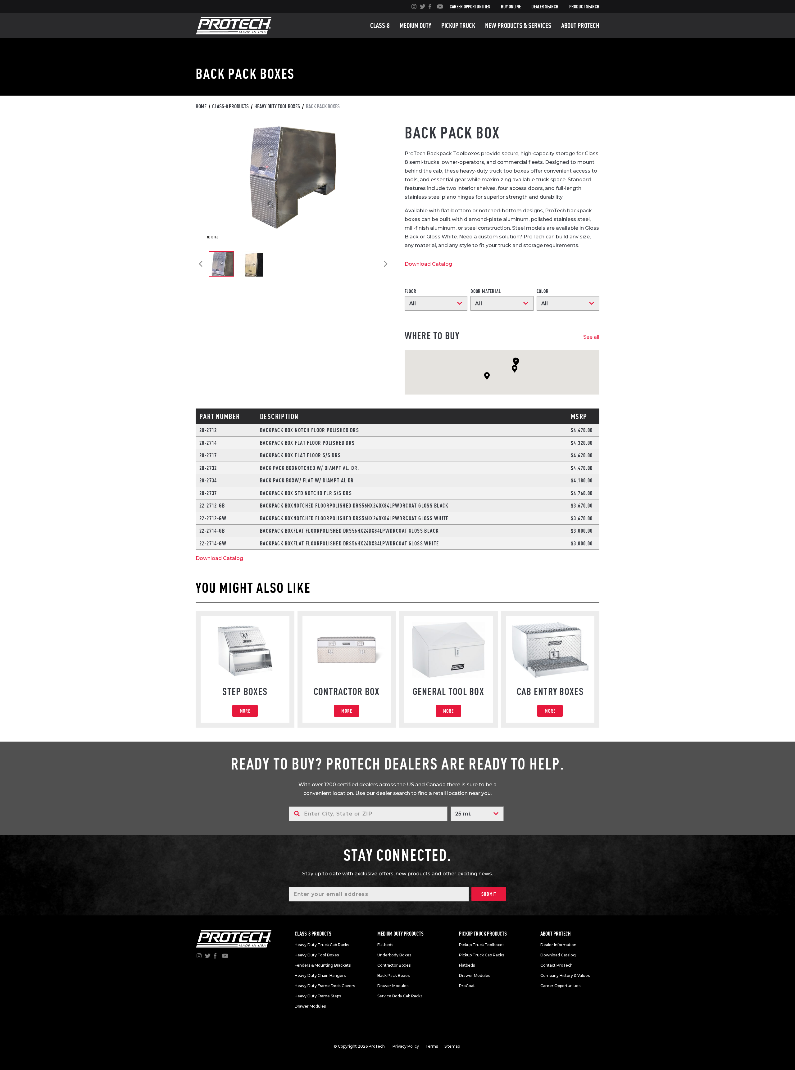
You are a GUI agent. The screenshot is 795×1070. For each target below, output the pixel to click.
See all (591, 337)
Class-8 (380, 25)
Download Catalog (428, 264)
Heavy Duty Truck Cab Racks (322, 944)
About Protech (580, 25)
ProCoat (467, 985)
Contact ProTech (556, 965)
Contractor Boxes (394, 965)
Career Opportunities (470, 6)
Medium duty (415, 25)
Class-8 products (230, 106)
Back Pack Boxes (393, 975)
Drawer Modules (310, 1006)
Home (201, 106)
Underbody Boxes (394, 955)
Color (543, 291)
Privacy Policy (406, 1046)
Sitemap (452, 1046)
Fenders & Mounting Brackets (323, 965)
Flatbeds (385, 944)
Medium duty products (400, 933)
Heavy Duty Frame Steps (318, 996)
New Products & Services (518, 25)
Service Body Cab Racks (399, 996)
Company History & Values (565, 975)
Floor (410, 291)
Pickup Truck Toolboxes (481, 944)
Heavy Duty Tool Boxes (277, 106)
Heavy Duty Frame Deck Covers (325, 985)
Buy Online (511, 6)
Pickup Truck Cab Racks (481, 955)
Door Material (485, 291)
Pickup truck (458, 25)
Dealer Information (558, 944)
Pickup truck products (483, 933)
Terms (431, 1046)
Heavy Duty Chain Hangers (320, 975)
